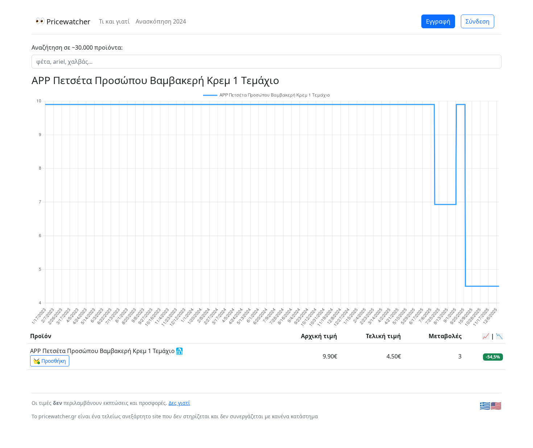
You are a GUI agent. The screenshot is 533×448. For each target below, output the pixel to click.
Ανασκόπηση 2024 (161, 21)
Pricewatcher (67, 21)
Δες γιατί (179, 402)
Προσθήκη (53, 360)
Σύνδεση (477, 21)
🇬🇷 (485, 405)
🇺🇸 (496, 405)
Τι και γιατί (114, 21)
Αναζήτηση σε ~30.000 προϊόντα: (77, 47)
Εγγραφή (438, 21)
